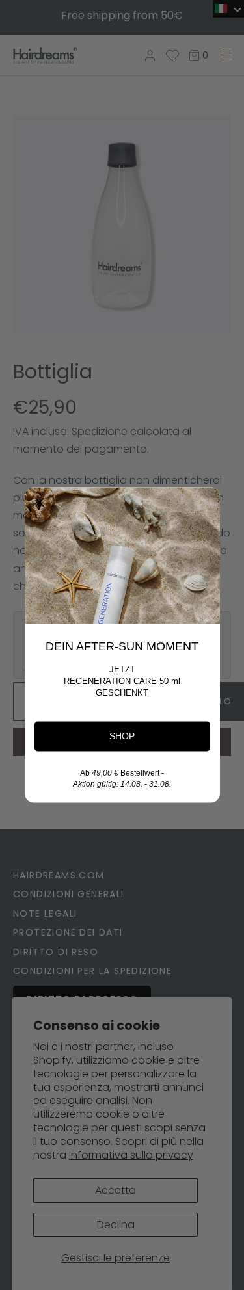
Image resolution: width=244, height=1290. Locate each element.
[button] (39, 502)
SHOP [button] (122, 736)
